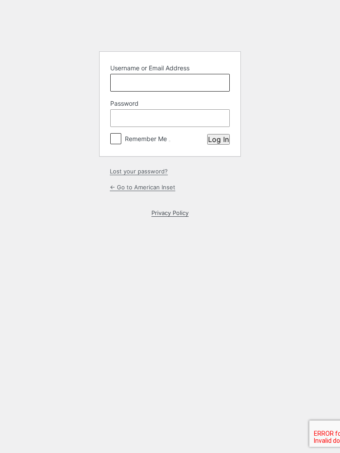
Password (124, 103)
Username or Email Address (149, 68)
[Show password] (221, 118)
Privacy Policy (170, 212)
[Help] (169, 141)
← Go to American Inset (142, 187)
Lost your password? (139, 171)
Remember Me (146, 138)
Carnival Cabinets (170, 29)
